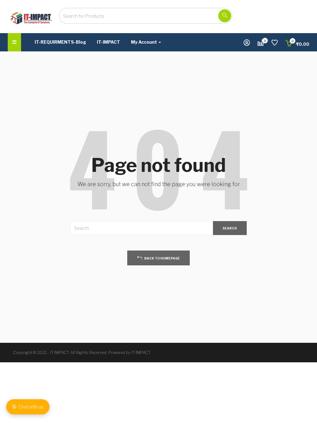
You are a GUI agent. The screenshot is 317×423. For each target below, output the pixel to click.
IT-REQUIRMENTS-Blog (60, 42)
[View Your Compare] (261, 43)
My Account (144, 42)
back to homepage (162, 258)
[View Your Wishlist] (274, 43)
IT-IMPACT (108, 42)
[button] (297, 44)
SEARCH (230, 228)
